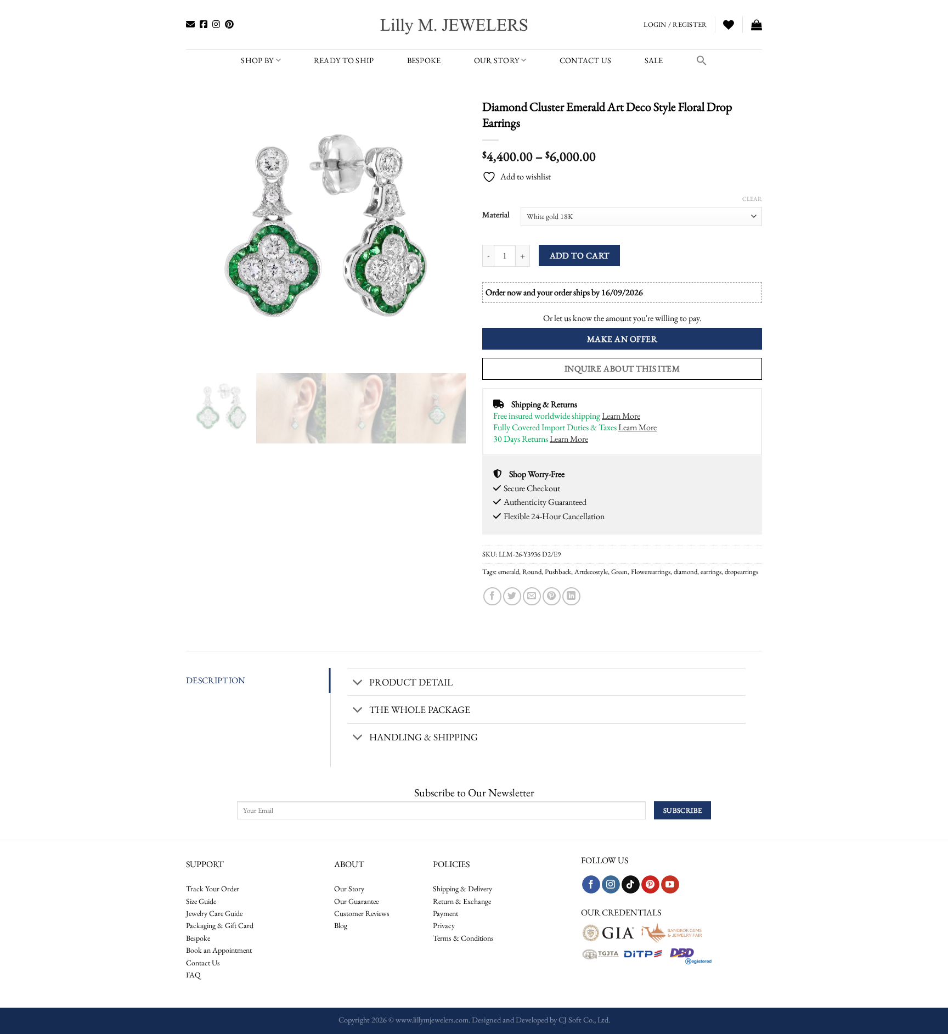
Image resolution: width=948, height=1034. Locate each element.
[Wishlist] (728, 25)
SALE (654, 60)
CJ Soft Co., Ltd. (584, 1019)
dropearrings (741, 571)
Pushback (558, 571)
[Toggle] (358, 683)
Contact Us (203, 963)
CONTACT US (586, 60)
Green (619, 571)
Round (531, 571)
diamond (685, 571)
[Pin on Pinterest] (552, 596)
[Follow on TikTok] (631, 884)
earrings (711, 571)
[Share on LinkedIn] (571, 596)
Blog (340, 925)
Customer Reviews (362, 913)
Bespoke (198, 938)
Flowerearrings (650, 571)
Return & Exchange (462, 901)
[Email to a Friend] (532, 596)
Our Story (497, 60)
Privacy (444, 925)
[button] (701, 60)
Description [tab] (216, 680)
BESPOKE (424, 60)
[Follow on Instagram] (611, 884)
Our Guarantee (356, 901)
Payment (445, 913)
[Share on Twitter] (512, 596)
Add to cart (580, 255)
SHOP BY (257, 60)
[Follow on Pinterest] (650, 884)
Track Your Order (212, 888)
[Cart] (756, 25)
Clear (752, 199)
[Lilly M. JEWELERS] (455, 24)
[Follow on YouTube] (670, 884)
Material (496, 214)
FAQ (193, 975)
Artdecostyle (591, 571)
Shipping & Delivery (462, 888)
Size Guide (201, 901)
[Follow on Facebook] (591, 884)
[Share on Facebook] (492, 596)
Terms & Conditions (463, 938)
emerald (508, 571)
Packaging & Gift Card (219, 925)
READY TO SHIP (344, 60)
